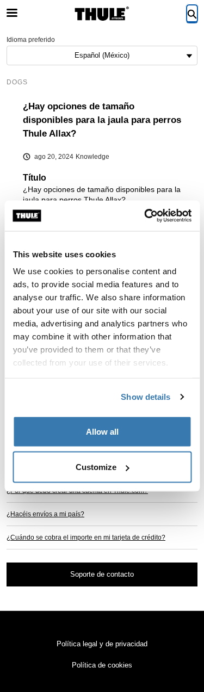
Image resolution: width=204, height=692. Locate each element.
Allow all (102, 431)
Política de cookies (102, 665)
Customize (96, 467)
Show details (145, 396)
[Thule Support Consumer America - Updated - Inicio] (102, 13)
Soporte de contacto (102, 574)
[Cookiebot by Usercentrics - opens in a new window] (145, 216)
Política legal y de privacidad (102, 644)
